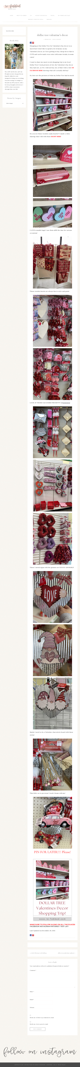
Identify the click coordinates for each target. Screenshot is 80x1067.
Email (32, 999)
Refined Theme (28, 1064)
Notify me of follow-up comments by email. (42, 1017)
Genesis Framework (40, 1064)
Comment (33, 970)
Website (32, 1007)
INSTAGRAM (45, 926)
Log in (55, 1064)
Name (32, 991)
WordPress (49, 1064)
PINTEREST (55, 926)
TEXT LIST (64, 926)
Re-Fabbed (12, 7)
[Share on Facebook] (31, 43)
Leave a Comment (56, 39)
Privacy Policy (62, 1064)
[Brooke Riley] (14, 56)
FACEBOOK (34, 926)
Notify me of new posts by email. (39, 1024)
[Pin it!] (33, 43)
